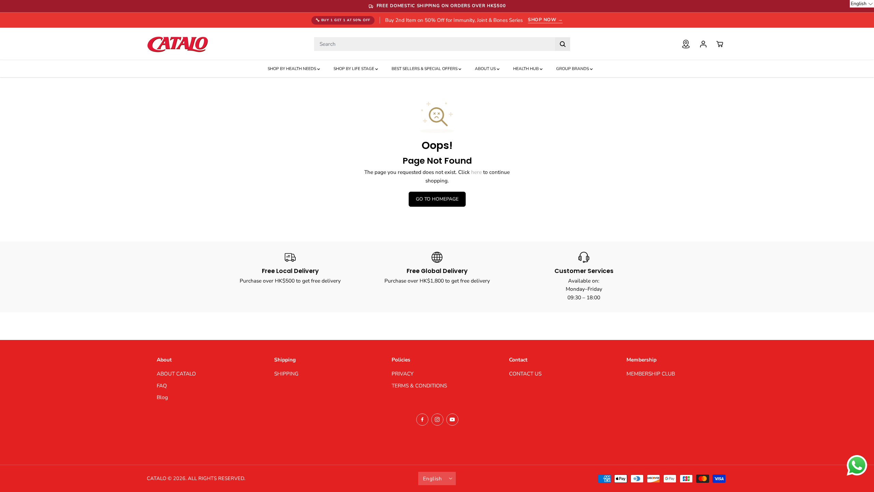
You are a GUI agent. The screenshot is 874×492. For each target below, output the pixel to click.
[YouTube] (452, 419)
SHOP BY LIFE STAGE (354, 68)
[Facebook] (422, 419)
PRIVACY (402, 373)
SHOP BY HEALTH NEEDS (292, 68)
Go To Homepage (437, 199)
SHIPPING (286, 373)
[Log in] (703, 44)
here (476, 172)
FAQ (162, 385)
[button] (862, 4)
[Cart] (719, 44)
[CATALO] (177, 44)
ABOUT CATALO (176, 373)
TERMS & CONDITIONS (419, 385)
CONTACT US (525, 373)
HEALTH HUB (526, 68)
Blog (162, 397)
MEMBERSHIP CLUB (650, 373)
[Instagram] (437, 419)
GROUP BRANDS (573, 68)
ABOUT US (486, 68)
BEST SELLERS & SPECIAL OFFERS (425, 68)
